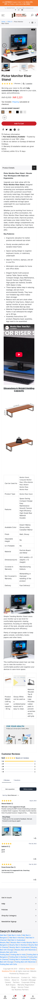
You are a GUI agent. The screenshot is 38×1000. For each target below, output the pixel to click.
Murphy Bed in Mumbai (18, 943)
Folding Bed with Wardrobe (25, 960)
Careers (8, 980)
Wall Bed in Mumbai (16, 936)
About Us (15, 978)
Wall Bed (3, 933)
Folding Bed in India (18, 953)
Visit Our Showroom (11, 975)
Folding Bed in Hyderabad (19, 957)
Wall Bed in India (14, 933)
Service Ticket (23, 985)
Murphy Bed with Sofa (8, 950)
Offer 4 (9, 19)
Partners (16, 980)
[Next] (34, 43)
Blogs (13, 985)
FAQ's (34, 975)
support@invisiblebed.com (26, 6)
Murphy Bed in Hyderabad (20, 945)
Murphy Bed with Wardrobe (25, 948)
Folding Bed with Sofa (8, 962)
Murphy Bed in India (18, 940)
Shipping (15, 100)
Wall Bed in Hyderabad (16, 938)
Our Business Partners (20, 988)
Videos (7, 978)
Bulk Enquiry (11, 983)
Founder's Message (28, 978)
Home (3, 19)
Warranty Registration (26, 983)
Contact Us (25, 975)
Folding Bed (4, 953)
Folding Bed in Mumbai (18, 955)
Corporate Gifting (28, 980)
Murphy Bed (4, 940)
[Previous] (4, 43)
